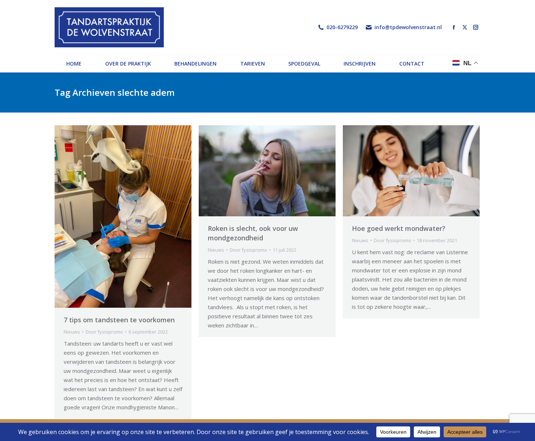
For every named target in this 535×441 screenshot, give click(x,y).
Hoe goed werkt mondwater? (398, 228)
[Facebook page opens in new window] (454, 27)
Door (104, 331)
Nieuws (72, 331)
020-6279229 (342, 27)
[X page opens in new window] (464, 27)
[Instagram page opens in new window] (475, 27)
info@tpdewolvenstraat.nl (408, 27)
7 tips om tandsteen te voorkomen (119, 319)
